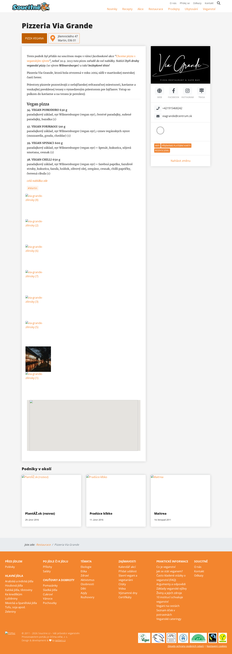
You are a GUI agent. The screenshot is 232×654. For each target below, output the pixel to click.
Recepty (127, 9)
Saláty (47, 571)
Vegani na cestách (168, 606)
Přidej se (185, 3)
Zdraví (85, 575)
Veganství (209, 9)
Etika (84, 571)
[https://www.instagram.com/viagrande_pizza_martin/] (187, 91)
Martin (33, 188)
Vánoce (47, 598)
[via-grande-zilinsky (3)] (83, 308)
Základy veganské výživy (171, 588)
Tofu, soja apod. (15, 607)
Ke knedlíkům (13, 594)
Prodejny (174, 9)
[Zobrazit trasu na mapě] (201, 91)
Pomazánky (50, 585)
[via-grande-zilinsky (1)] (83, 384)
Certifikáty (125, 597)
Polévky (10, 567)
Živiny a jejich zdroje (169, 593)
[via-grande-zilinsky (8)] (83, 206)
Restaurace (156, 9)
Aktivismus (87, 580)
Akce (141, 9)
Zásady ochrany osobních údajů (186, 646)
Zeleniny (10, 611)
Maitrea (160, 513)
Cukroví (48, 594)
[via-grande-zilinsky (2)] (83, 232)
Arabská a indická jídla (19, 581)
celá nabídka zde (37, 180)
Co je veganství (165, 567)
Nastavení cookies (217, 646)
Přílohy (47, 567)
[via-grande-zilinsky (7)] (83, 283)
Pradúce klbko (101, 513)
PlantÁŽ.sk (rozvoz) (40, 513)
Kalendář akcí (127, 567)
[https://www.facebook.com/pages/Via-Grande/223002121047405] (173, 91)
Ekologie (86, 567)
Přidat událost (128, 571)
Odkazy (197, 3)
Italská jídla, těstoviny (18, 590)
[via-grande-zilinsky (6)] (83, 257)
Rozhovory (87, 597)
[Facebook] (220, 9)
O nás (173, 3)
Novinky (112, 9)
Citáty (122, 584)
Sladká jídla (50, 590)
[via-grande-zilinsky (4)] (83, 359)
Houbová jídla (14, 585)
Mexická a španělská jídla (21, 603)
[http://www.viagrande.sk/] (159, 91)
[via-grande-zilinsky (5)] (83, 333)
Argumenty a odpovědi (171, 584)
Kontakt (209, 3)
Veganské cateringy (168, 619)
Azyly (84, 593)
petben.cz (60, 640)
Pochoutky (50, 603)
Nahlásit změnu (181, 161)
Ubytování (191, 9)
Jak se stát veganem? (169, 571)
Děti (83, 588)
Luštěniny (11, 598)
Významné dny (128, 593)
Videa (122, 588)
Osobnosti (87, 584)
